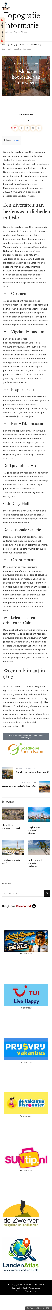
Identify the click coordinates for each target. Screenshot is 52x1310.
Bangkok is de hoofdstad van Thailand (34, 830)
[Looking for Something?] (23, 893)
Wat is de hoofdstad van (26, 64)
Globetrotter (26, 115)
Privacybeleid (34, 1288)
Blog (18, 1291)
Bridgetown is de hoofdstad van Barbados (35, 863)
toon (16, 140)
